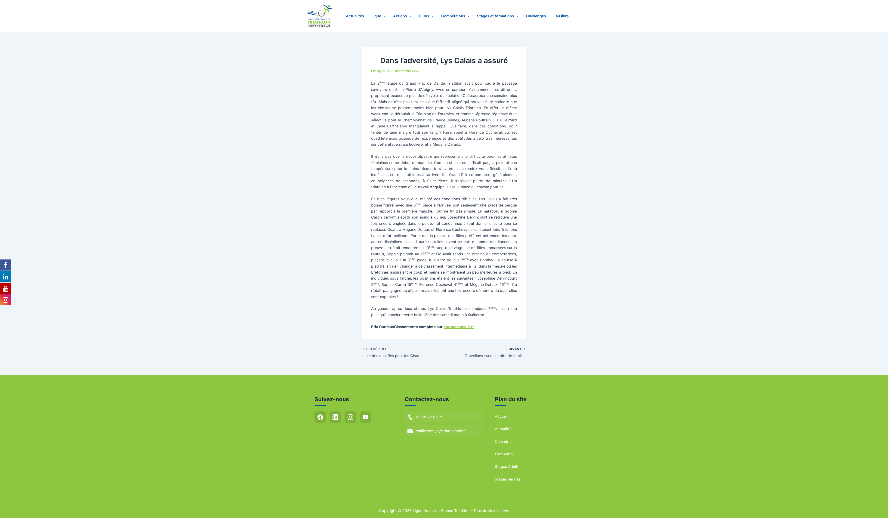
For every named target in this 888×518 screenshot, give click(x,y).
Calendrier (504, 441)
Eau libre (561, 16)
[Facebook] (320, 417)
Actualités (355, 16)
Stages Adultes (508, 466)
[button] (383, 16)
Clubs (424, 16)
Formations (504, 454)
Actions (400, 16)
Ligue (376, 16)
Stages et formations (495, 16)
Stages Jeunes (507, 479)
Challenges (536, 16)
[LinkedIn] (335, 417)
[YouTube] (365, 417)
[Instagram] (350, 417)
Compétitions (453, 16)
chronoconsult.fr (459, 326)
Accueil (501, 416)
